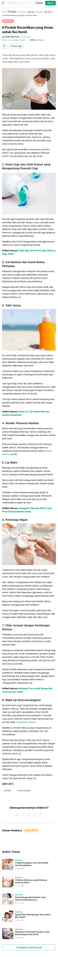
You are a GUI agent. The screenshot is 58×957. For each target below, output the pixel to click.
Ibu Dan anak (22, 12)
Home (4, 12)
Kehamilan (39, 12)
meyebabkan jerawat (26, 722)
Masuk (50, 3)
